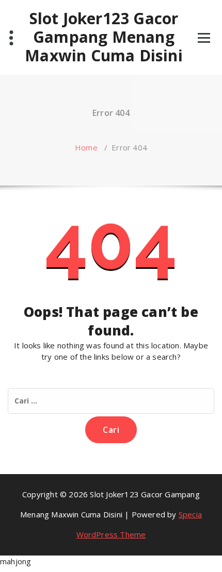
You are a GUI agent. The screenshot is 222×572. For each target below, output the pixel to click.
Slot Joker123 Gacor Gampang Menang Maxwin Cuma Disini (104, 37)
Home (86, 147)
